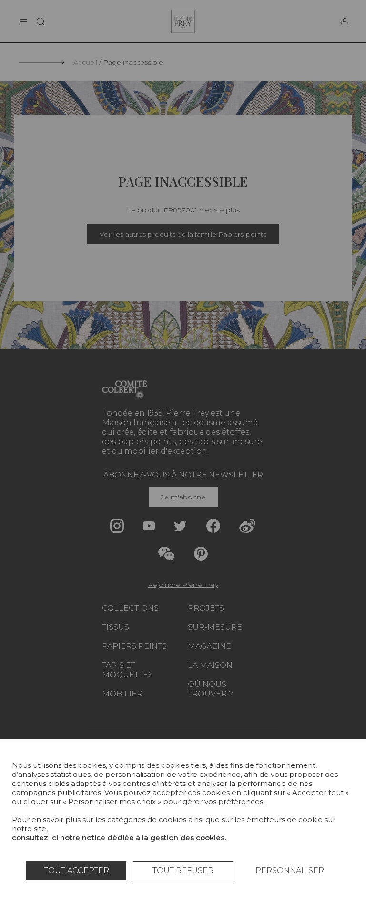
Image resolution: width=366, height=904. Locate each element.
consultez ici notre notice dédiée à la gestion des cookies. (119, 837)
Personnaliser (289, 870)
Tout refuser (183, 870)
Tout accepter (76, 870)
